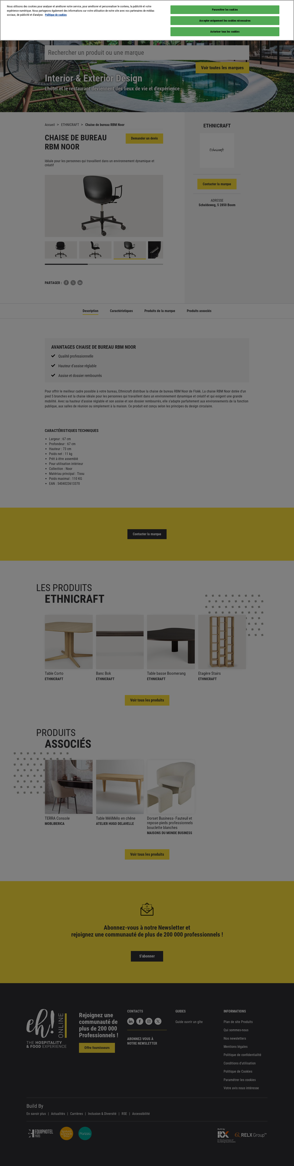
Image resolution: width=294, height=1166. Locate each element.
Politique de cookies (56, 14)
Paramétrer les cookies (225, 9)
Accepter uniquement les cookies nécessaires (225, 20)
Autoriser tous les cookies (224, 31)
